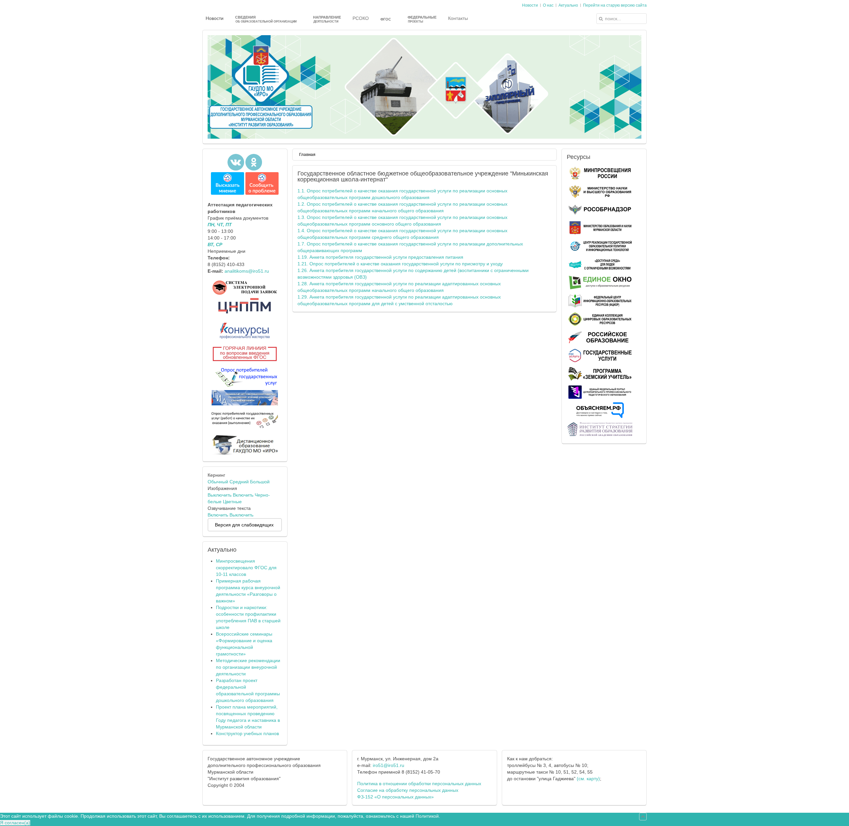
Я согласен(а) (15, 822)
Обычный (218, 481)
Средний (239, 481)
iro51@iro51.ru (388, 765)
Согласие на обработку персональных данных (407, 790)
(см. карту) (588, 778)
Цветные (232, 501)
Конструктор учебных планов (247, 733)
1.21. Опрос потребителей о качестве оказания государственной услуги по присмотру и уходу (400, 263)
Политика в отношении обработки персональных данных (419, 783)
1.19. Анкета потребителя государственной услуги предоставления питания (380, 257)
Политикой (427, 816)
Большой (260, 481)
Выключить (219, 495)
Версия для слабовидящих (244, 524)
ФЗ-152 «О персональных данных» (395, 796)
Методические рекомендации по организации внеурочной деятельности (248, 667)
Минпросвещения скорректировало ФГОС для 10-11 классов (246, 567)
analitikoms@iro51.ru (247, 271)
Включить (243, 495)
